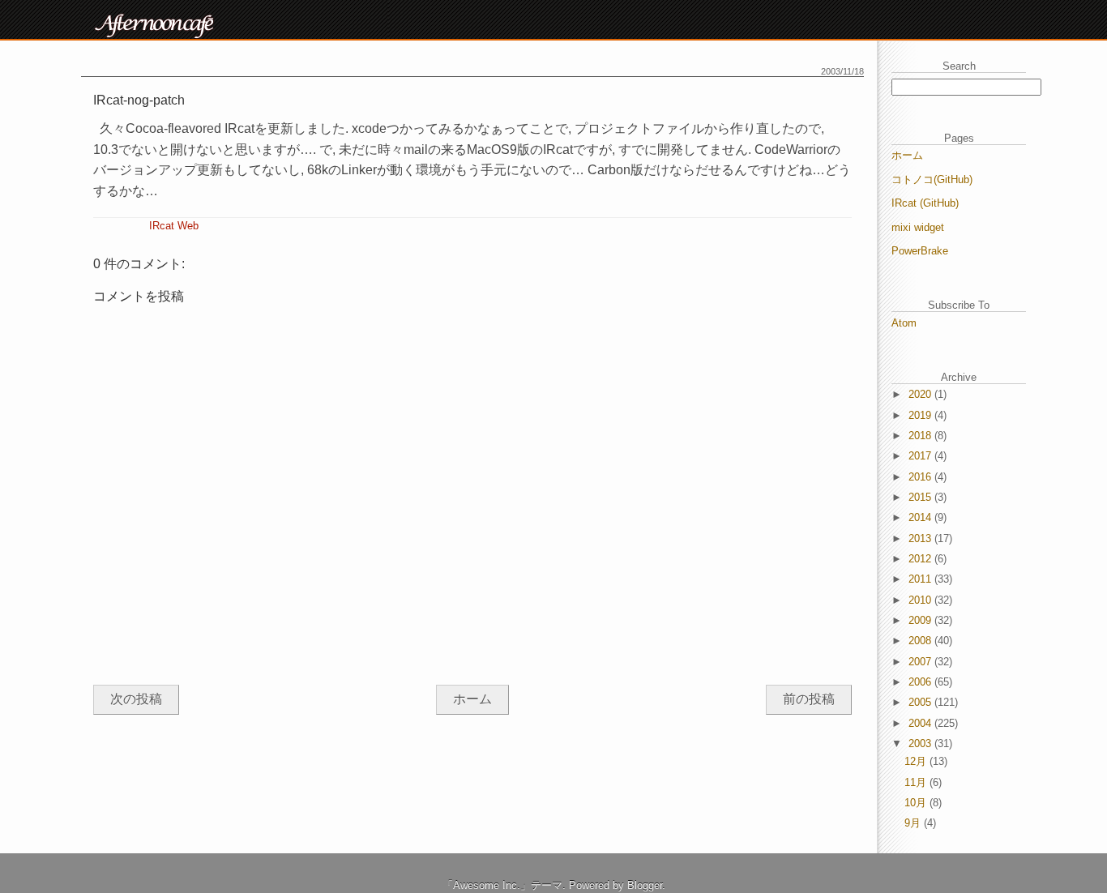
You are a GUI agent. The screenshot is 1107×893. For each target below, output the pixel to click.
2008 (921, 640)
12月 (917, 761)
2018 (921, 435)
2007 (921, 662)
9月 (914, 823)
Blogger (644, 885)
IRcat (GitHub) (925, 203)
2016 (921, 477)
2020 (921, 394)
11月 (917, 782)
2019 (921, 415)
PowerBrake (919, 251)
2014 (921, 517)
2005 (921, 702)
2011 (921, 579)
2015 (921, 497)
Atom (904, 323)
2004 (921, 723)
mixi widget (917, 227)
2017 (921, 456)
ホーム (472, 699)
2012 (921, 559)
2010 (921, 600)
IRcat (161, 226)
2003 (921, 743)
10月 (917, 803)
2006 (921, 682)
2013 (921, 538)
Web (188, 226)
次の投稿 (136, 699)
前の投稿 (809, 699)
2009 (921, 620)
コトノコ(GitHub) (931, 179)
